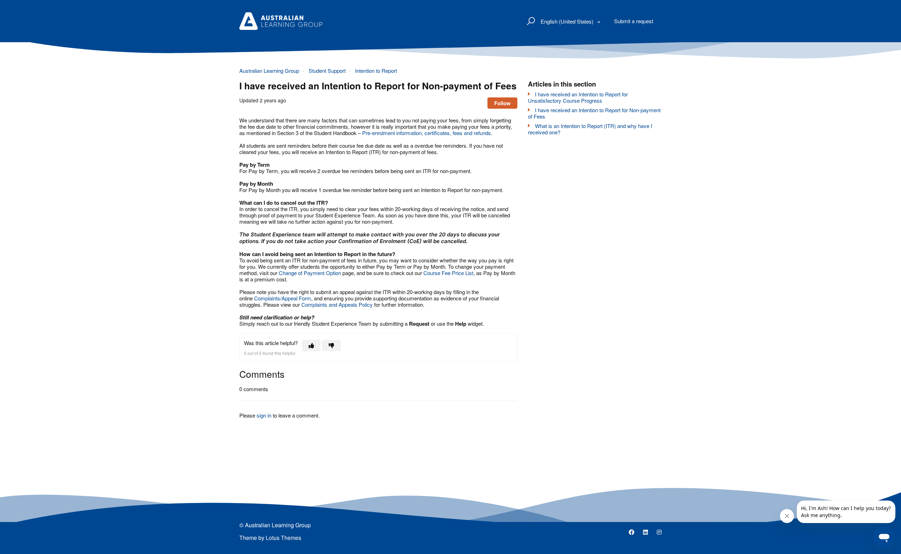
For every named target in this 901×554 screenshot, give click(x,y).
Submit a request (633, 21)
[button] (530, 21)
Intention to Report (376, 70)
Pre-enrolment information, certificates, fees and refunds (426, 132)
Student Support (327, 70)
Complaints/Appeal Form (282, 298)
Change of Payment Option (310, 272)
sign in (264, 415)
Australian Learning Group (269, 70)
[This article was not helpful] (331, 345)
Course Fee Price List (448, 272)
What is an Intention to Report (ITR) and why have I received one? (590, 129)
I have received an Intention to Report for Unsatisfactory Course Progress (578, 97)
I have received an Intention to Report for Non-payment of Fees (594, 113)
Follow (502, 103)
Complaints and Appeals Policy (337, 304)
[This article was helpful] (311, 345)
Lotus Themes (283, 538)
